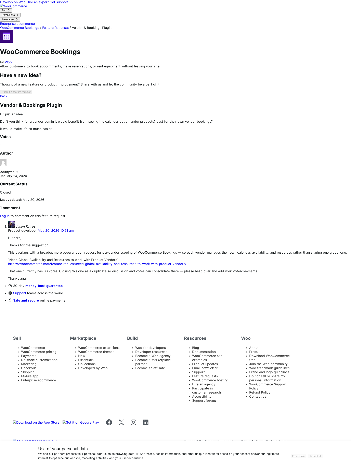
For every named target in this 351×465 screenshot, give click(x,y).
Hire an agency (203, 384)
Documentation (204, 352)
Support (19, 293)
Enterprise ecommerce (38, 380)
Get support (59, 2)
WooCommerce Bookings (19, 28)
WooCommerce (33, 348)
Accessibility (201, 396)
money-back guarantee (44, 286)
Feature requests (205, 376)
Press (253, 352)
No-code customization (39, 360)
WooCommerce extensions (98, 348)
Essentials (85, 360)
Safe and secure (26, 300)
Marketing (29, 364)
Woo (8, 62)
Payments (28, 356)
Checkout (28, 368)
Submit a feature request (16, 91)
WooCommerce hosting (210, 380)
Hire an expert (38, 2)
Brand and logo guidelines (269, 372)
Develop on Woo (13, 2)
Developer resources (151, 352)
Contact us (257, 396)
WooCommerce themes (96, 352)
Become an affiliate (150, 368)
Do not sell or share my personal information (267, 378)
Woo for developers (150, 348)
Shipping (28, 372)
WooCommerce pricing (38, 352)
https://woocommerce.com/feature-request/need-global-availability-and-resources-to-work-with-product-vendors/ (97, 264)
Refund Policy (259, 392)
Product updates (205, 364)
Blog (195, 348)
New (81, 356)
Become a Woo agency (153, 356)
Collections (86, 364)
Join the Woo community (268, 364)
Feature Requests (55, 28)
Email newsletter (205, 368)
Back (4, 96)
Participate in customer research (206, 390)
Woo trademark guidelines (269, 368)
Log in (5, 216)
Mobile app (29, 376)
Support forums (204, 400)
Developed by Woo (93, 368)
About (254, 348)
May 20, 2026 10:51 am (56, 230)
